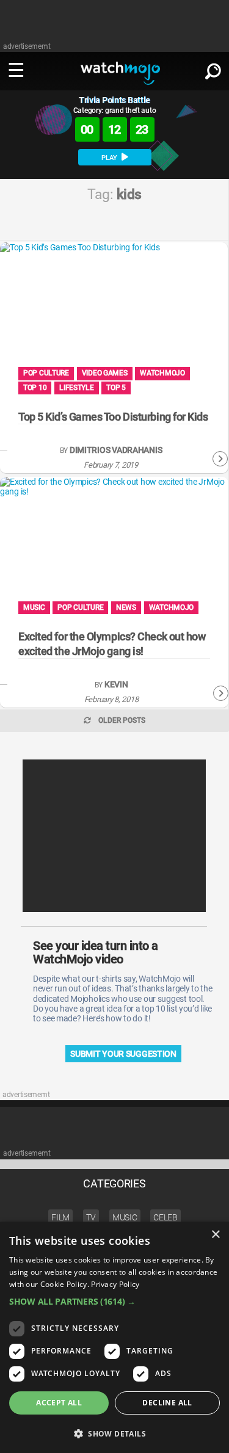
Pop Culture (46, 373)
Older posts (121, 720)
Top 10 (34, 387)
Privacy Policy (115, 1284)
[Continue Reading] (220, 459)
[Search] (213, 69)
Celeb (165, 1217)
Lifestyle (76, 387)
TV (91, 1217)
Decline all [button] (167, 1402)
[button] (114, 1301)
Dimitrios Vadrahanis (116, 450)
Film (60, 1217)
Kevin (116, 684)
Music (34, 607)
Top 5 (116, 387)
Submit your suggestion (123, 1054)
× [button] (215, 1234)
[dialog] (114, 1337)
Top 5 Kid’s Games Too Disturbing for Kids (113, 416)
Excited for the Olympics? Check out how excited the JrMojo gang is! (111, 643)
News (126, 607)
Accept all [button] (59, 1402)
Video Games (105, 373)
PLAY (110, 158)
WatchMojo (162, 373)
